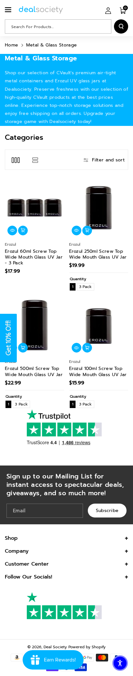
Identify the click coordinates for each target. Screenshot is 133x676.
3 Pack (85, 287)
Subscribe (107, 510)
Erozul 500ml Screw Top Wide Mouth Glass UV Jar (34, 371)
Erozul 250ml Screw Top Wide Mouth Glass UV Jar (98, 254)
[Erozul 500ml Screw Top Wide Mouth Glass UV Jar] (34, 325)
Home (11, 45)
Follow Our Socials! (28, 577)
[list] (35, 159)
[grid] (15, 159)
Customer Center (27, 564)
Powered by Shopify (87, 647)
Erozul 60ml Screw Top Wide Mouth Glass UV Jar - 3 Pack (34, 257)
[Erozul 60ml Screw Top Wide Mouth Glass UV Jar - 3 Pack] (34, 207)
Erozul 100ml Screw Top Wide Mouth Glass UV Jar (98, 371)
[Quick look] (12, 230)
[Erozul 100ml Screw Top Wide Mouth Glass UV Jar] (98, 325)
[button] (9, 10)
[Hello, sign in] (108, 10)
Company (17, 551)
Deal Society (55, 647)
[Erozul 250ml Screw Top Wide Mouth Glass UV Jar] (98, 207)
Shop (11, 538)
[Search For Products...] (121, 26)
